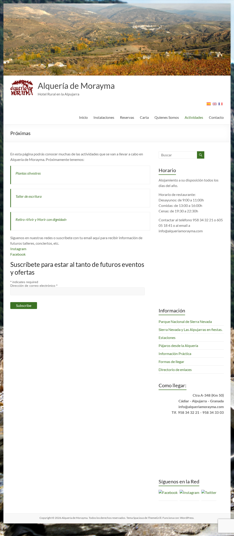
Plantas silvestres (28, 173)
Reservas (127, 117)
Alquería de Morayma (76, 86)
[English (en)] (215, 105)
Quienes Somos (166, 117)
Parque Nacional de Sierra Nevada (185, 330)
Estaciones (167, 346)
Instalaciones (103, 117)
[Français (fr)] (220, 105)
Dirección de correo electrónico (33, 285)
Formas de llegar (171, 370)
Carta (144, 117)
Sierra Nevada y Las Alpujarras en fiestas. (190, 338)
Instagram (18, 248)
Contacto (216, 117)
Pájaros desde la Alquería (178, 354)
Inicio (83, 117)
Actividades (194, 117)
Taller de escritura (29, 196)
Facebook (18, 254)
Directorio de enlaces (175, 378)
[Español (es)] (209, 105)
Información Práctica (175, 362)
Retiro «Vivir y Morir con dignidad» (41, 219)
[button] (21, 87)
